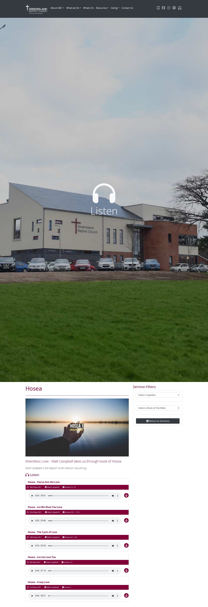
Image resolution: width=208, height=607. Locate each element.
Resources (101, 7)
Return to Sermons (159, 421)
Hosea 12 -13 (70, 487)
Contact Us (127, 7)
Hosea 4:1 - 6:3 (71, 537)
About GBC (56, 7)
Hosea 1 (67, 587)
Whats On (88, 7)
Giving (114, 7)
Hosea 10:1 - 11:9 (72, 512)
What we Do (72, 7)
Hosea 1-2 (68, 562)
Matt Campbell (53, 487)
